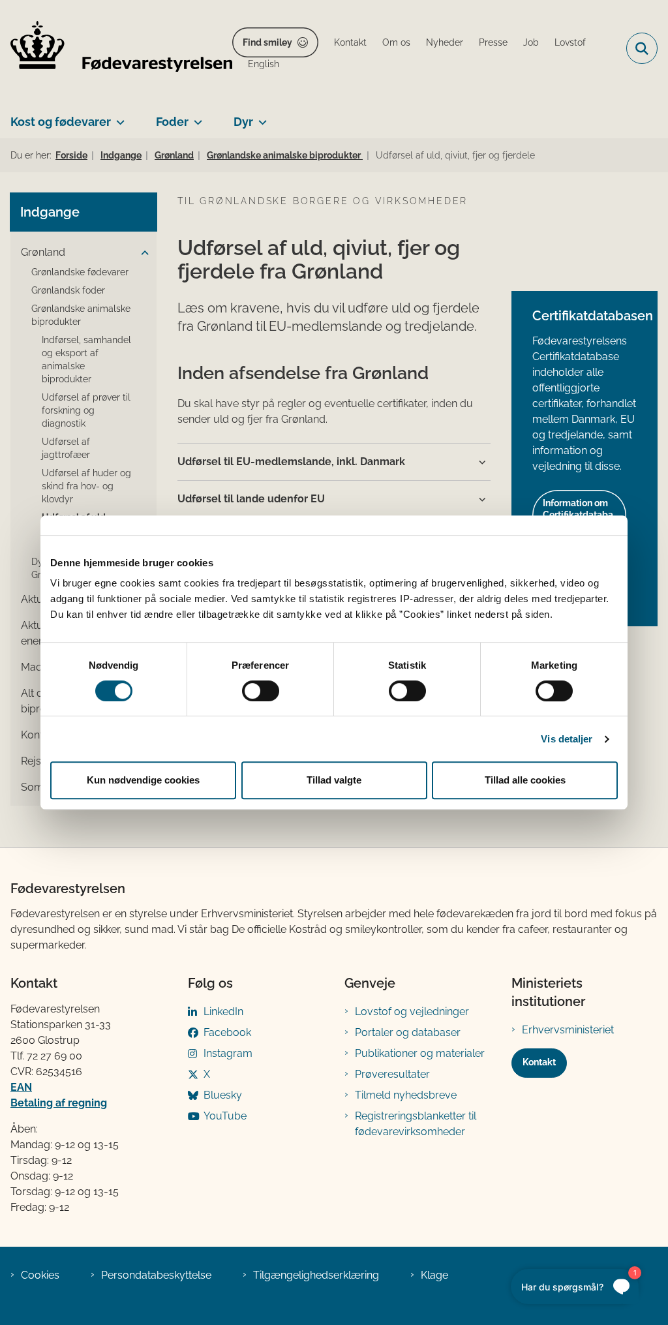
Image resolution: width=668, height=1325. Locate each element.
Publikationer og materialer (420, 1053)
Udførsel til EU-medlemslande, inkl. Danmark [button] (291, 461)
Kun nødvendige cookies (143, 779)
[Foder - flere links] (195, 116)
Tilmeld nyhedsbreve (406, 1095)
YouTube (225, 1116)
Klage (434, 1275)
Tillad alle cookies (525, 779)
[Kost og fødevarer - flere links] (118, 116)
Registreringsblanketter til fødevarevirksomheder (415, 1124)
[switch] (260, 690)
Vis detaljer (566, 738)
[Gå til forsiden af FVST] (116, 48)
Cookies (40, 1275)
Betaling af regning (58, 1103)
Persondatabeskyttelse (156, 1275)
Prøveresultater (392, 1074)
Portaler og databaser (408, 1032)
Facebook (227, 1032)
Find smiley (267, 42)
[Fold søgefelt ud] (642, 48)
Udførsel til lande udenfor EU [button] (251, 499)
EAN (21, 1087)
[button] (141, 253)
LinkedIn (223, 1011)
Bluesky (223, 1095)
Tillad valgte (334, 779)
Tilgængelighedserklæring (316, 1275)
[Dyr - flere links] (260, 116)
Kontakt (539, 1062)
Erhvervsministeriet (568, 1030)
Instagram (228, 1053)
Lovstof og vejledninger (412, 1011)
